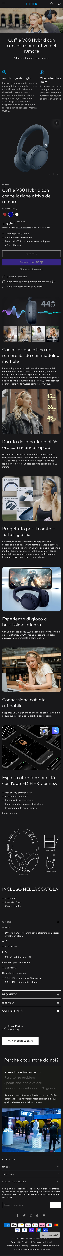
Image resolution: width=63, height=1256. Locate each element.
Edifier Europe (25, 1238)
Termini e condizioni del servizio (45, 1246)
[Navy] (10, 214)
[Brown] (4, 214)
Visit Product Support (20, 1041)
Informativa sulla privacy (17, 1246)
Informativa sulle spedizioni (28, 1249)
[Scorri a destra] (57, 174)
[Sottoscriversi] (55, 1205)
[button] (51, 3)
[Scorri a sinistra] (49, 174)
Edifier (5, 185)
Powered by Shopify (20, 1242)
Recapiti (46, 1249)
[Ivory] (16, 214)
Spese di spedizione (23, 227)
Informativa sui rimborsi (41, 1242)
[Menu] (4, 3)
